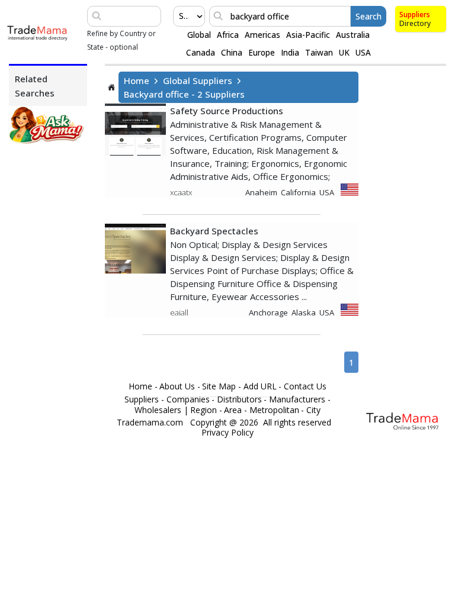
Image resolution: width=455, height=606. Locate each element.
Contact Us (305, 386)
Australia (353, 35)
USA (363, 52)
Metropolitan (274, 410)
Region (203, 410)
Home (136, 80)
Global (199, 35)
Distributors (239, 399)
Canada (200, 52)
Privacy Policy (227, 432)
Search (368, 16)
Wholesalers (157, 410)
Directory (415, 23)
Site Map (219, 386)
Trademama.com (150, 422)
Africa (228, 35)
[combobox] (180, 16)
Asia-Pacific (308, 35)
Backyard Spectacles (214, 231)
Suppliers (414, 14)
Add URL (260, 386)
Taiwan (319, 52)
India (290, 52)
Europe (261, 52)
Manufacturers (297, 399)
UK (344, 52)
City (313, 410)
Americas (262, 35)
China (231, 52)
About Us (177, 386)
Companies (188, 399)
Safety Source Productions (226, 111)
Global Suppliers (197, 80)
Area (233, 410)
